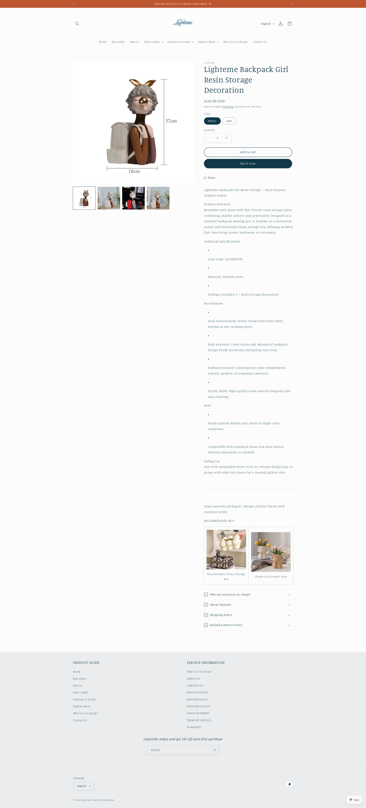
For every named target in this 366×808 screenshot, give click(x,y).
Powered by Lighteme (103, 799)
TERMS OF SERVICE (199, 720)
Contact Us (80, 720)
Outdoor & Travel (84, 699)
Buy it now (248, 163)
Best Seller (80, 678)
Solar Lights (81, 692)
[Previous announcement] (74, 4)
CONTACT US (195, 685)
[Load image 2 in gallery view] (109, 198)
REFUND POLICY (197, 699)
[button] (77, 23)
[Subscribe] (214, 750)
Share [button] (211, 177)
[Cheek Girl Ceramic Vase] (271, 571)
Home (77, 671)
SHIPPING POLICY (198, 706)
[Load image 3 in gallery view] (133, 198)
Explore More (82, 706)
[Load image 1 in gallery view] (84, 198)
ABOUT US (193, 678)
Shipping (228, 106)
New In (77, 685)
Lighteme (86, 799)
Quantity (209, 129)
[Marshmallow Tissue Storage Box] (226, 569)
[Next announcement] (292, 4)
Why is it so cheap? (85, 713)
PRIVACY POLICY (197, 692)
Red (229, 120)
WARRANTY (194, 727)
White (212, 120)
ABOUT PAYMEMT (198, 713)
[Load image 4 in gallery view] (158, 198)
